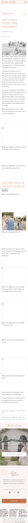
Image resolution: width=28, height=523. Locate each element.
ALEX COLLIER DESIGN (20, 522)
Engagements (7, 13)
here (5, 189)
